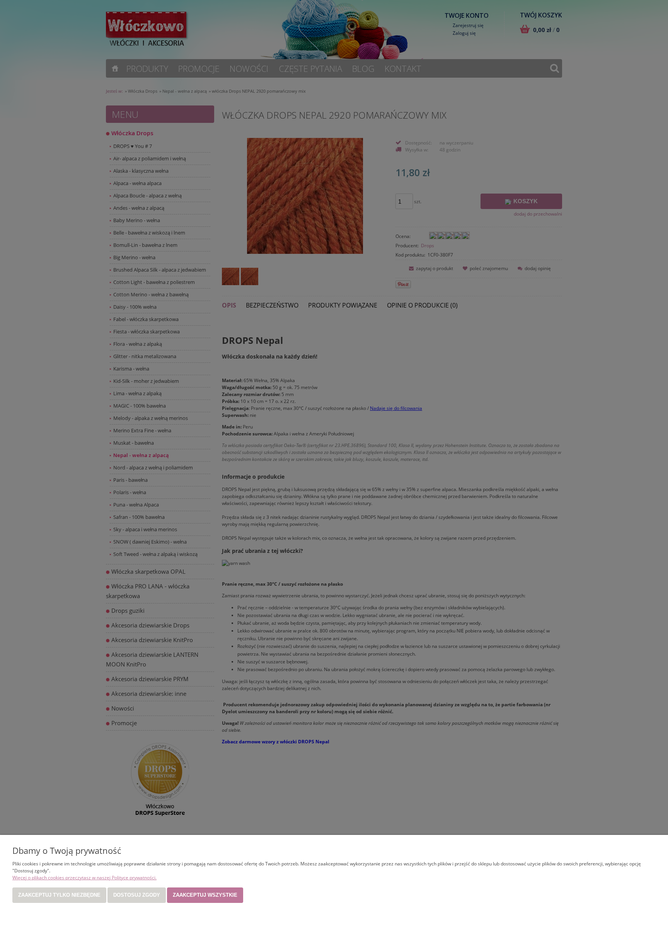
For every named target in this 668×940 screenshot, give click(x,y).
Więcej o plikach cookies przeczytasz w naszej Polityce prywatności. (84, 877)
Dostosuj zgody (136, 895)
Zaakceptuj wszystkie (205, 895)
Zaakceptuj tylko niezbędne (59, 895)
